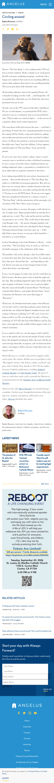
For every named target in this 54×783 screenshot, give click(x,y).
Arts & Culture (8, 13)
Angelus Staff (6, 464)
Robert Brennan (8, 21)
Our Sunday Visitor (29, 373)
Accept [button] (5, 778)
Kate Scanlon (23, 473)
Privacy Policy (34, 771)
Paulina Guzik (7, 624)
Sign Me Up (7, 686)
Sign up (11, 399)
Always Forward (24, 388)
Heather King (7, 610)
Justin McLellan (8, 634)
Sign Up (47, 689)
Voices (21, 13)
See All (45, 484)
